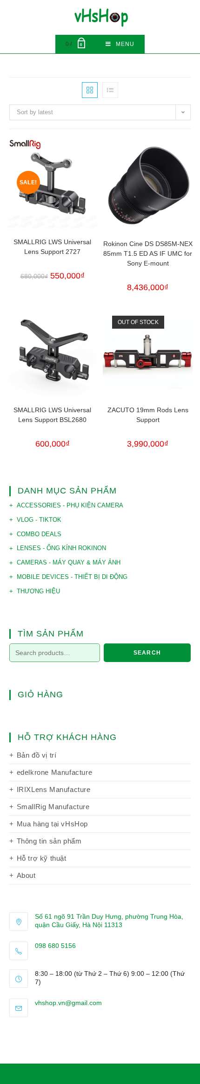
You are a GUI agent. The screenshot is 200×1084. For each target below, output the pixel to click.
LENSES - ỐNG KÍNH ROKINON (61, 548)
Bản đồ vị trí (37, 755)
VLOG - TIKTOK (39, 519)
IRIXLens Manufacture (54, 789)
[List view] (110, 90)
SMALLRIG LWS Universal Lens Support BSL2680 (52, 414)
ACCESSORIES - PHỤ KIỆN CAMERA (70, 505)
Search (147, 652)
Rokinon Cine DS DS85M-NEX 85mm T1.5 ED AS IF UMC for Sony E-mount (148, 253)
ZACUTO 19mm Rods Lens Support (147, 414)
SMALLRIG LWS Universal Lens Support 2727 (52, 246)
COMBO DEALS (39, 534)
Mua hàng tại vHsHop (52, 824)
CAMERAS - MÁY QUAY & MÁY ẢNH (68, 562)
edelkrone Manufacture (55, 772)
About (26, 875)
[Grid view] (90, 90)
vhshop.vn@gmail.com (68, 1002)
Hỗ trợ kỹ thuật (42, 858)
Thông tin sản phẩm (49, 841)
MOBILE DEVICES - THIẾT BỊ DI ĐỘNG (72, 576)
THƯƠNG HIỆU (38, 591)
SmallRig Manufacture (53, 807)
